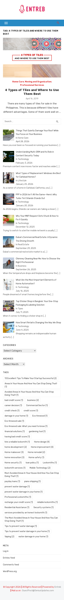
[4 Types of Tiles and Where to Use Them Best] (32, 57)
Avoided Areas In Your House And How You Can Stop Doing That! (29, 393)
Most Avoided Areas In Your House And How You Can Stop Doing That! (32, 474)
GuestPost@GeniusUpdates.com (38, 590)
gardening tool (37, 431)
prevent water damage (17, 486)
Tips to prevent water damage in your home (27, 531)
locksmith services (15, 468)
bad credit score (14, 400)
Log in (5, 551)
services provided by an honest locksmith (26, 512)
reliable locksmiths (47, 502)
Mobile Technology (40, 468)
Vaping (9, 536)
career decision (13, 405)
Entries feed (9, 558)
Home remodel (36, 452)
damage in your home (16, 416)
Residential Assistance (17, 507)
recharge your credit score (19, 502)
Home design (42, 442)
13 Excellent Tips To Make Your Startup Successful (31, 378)
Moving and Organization (38, 81)
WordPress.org (10, 571)
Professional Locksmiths (18, 497)
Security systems (43, 507)
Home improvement (42, 447)
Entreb (57, 587)
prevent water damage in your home (24, 492)
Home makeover (14, 452)
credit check (12, 410)
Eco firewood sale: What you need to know (26, 426)
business (33, 400)
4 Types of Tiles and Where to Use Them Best (32, 92)
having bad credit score (17, 436)
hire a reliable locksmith (17, 442)
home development (16, 447)
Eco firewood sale (14, 421)
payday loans (12, 481)
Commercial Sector (37, 405)
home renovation (14, 457)
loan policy (32, 462)
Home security (13, 462)
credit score (31, 410)
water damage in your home (33, 536)
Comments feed (11, 564)
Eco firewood (39, 416)
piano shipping (32, 481)
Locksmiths (50, 462)
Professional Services (32, 85)
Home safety (36, 457)
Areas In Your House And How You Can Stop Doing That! (31, 385)
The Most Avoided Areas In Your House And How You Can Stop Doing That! (31, 519)
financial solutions (15, 431)
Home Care (18, 81)
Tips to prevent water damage (21, 526)
